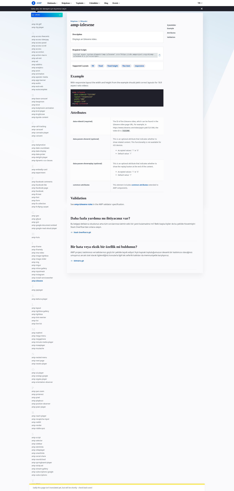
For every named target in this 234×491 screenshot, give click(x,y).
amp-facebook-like (39, 185)
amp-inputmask (38, 271)
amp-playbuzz (37, 400)
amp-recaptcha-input (40, 419)
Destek (115, 3)
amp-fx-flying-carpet (40, 207)
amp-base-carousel (39, 98)
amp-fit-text (36, 194)
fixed (101, 66)
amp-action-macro (39, 55)
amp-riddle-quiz (38, 428)
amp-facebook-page (40, 188)
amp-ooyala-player (39, 379)
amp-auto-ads (37, 86)
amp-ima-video (38, 253)
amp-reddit (36, 422)
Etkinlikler (93, 3)
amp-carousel (37, 129)
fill (93, 66)
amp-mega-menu (39, 336)
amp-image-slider (39, 259)
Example (170, 28)
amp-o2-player (38, 373)
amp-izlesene (37, 281)
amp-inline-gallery (39, 268)
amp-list (35, 320)
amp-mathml (37, 333)
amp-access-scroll (39, 46)
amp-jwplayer (37, 290)
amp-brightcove (38, 114)
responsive (139, 66)
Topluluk (79, 3)
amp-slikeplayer (38, 450)
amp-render (37, 425)
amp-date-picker (38, 154)
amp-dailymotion (39, 145)
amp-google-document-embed (44, 225)
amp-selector (37, 440)
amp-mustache (38, 348)
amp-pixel (36, 397)
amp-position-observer (41, 404)
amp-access (36, 49)
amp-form (36, 200)
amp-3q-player (38, 27)
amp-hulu (36, 237)
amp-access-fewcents (40, 36)
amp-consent (37, 136)
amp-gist (35, 222)
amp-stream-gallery (40, 469)
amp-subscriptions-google (42, 472)
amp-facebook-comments (42, 182)
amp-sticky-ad (37, 465)
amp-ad (35, 61)
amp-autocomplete (39, 89)
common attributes (140, 185)
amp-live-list (37, 323)
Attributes (171, 33)
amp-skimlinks (38, 447)
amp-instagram (38, 274)
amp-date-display (39, 151)
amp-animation (38, 74)
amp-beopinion (38, 101)
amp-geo (35, 216)
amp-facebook (37, 191)
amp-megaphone (39, 339)
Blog (106, 3)
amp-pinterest (37, 394)
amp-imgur (36, 265)
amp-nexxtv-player (39, 363)
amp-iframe (36, 246)
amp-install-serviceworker (42, 278)
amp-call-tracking (39, 126)
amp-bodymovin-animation (43, 108)
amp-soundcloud (39, 459)
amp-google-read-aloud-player (44, 228)
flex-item (126, 66)
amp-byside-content (40, 117)
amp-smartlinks (38, 453)
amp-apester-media (40, 77)
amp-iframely (37, 249)
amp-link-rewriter (39, 317)
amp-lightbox (37, 314)
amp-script (36, 437)
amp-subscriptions (39, 475)
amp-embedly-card (39, 169)
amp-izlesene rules (83, 204)
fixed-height (112, 66)
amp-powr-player (39, 407)
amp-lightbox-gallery (40, 311)
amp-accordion (38, 52)
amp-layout (36, 308)
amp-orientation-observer (42, 382)
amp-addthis (37, 64)
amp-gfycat (36, 219)
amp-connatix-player (40, 132)
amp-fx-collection (39, 203)
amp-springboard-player (42, 462)
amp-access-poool (39, 42)
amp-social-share (39, 456)
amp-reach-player (39, 416)
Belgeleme (66, 3)
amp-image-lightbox (40, 256)
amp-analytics (37, 67)
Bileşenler (83, 21)
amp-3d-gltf (36, 24)
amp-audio (36, 83)
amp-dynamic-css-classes (42, 160)
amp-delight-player (40, 157)
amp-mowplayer (38, 345)
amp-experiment (38, 172)
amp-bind (36, 105)
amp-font (35, 197)
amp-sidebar (37, 444)
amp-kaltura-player (39, 299)
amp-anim (36, 71)
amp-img (35, 262)
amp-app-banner (39, 80)
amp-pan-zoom (38, 391)
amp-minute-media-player (42, 342)
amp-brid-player (38, 111)
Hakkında (51, 3)
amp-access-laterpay (40, 39)
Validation (171, 37)
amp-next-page (38, 360)
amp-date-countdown (40, 148)
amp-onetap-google (40, 376)
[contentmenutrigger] (183, 25)
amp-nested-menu (39, 357)
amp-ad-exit (37, 58)
